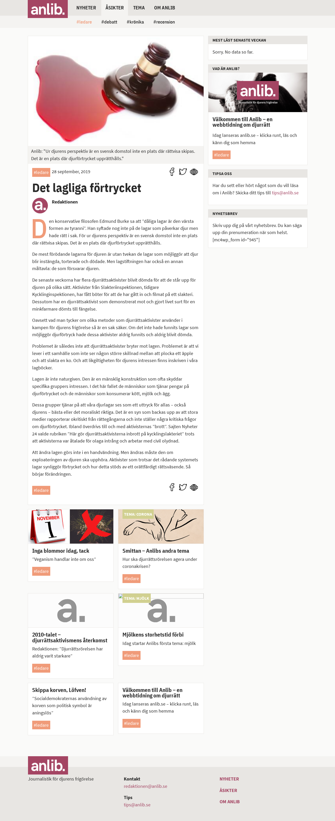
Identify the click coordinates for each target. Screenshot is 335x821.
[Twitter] (182, 172)
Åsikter (114, 7)
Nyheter (86, 7)
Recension (165, 22)
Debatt (110, 22)
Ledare (85, 22)
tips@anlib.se (285, 193)
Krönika (137, 22)
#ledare (41, 172)
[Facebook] (171, 172)
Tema (139, 7)
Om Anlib (164, 7)
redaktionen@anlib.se (145, 786)
